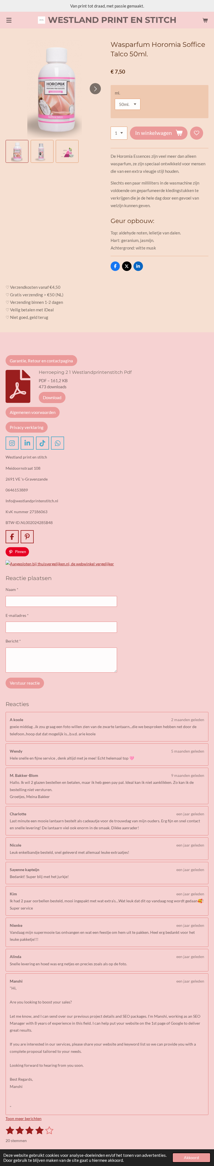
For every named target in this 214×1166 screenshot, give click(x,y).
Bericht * (13, 641)
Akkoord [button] (191, 1157)
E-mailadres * (17, 615)
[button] (17, 151)
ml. (117, 92)
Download (52, 397)
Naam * (12, 589)
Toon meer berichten (24, 1118)
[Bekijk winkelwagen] (205, 20)
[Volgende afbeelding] (95, 88)
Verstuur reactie (25, 682)
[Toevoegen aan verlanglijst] (196, 133)
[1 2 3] (119, 133)
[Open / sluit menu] (9, 20)
